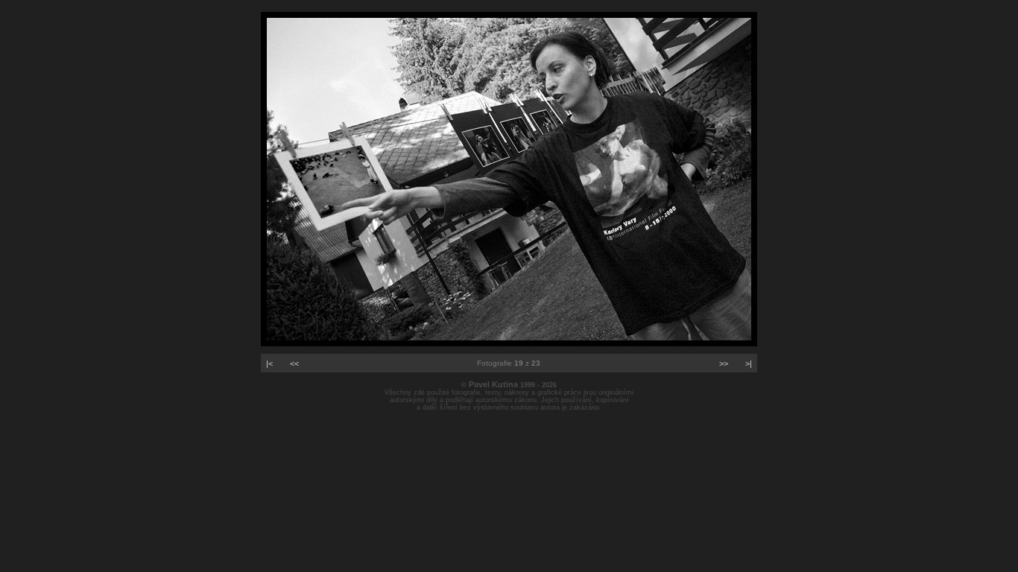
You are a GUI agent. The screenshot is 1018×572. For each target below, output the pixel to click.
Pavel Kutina (493, 384)
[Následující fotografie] (509, 343)
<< (294, 363)
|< (269, 363)
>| (748, 363)
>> (723, 363)
